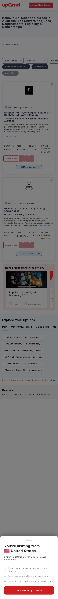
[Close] (29, 540)
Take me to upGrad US (29, 590)
